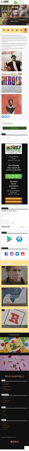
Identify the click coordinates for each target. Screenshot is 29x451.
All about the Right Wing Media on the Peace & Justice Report (14, 318)
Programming (14, 9)
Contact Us (4, 388)
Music (4, 399)
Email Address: (4, 213)
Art (3, 413)
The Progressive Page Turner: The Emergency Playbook (15, 297)
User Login (4, 429)
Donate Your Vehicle (6, 426)
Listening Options (6, 397)
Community (5, 415)
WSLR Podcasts (5, 402)
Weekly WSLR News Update (9, 223)
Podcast (3, 288)
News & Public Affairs (6, 401)
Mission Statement (6, 383)
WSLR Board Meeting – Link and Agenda (14, 343)
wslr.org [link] (10, 43)
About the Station (6, 384)
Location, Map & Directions (7, 390)
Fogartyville (5, 410)
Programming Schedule (7, 386)
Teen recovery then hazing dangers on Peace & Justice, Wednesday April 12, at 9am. (14, 361)
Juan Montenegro (13, 20)
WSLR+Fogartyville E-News (9, 221)
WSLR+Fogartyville (14, 377)
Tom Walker (4, 282)
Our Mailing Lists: (5, 220)
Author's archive (14, 128)
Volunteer (4, 424)
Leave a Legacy (5, 427)
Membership (5, 422)
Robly (25, 226)
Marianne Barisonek (5, 304)
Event (3, 267)
